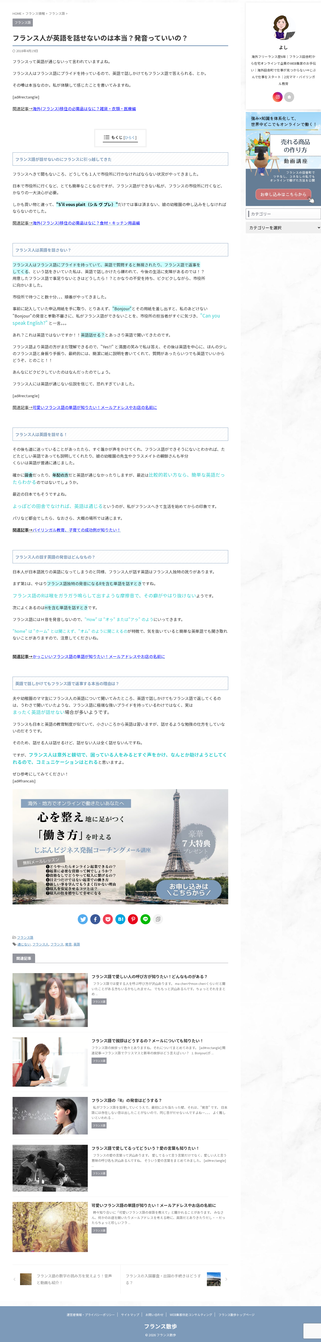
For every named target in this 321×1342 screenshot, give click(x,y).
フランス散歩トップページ (236, 1314)
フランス (56, 944)
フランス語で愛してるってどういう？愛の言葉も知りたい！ (146, 1148)
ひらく (130, 137)
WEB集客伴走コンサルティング (191, 1314)
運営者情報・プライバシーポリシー (91, 1314)
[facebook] (95, 919)
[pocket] (108, 919)
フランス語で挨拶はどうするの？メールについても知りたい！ (148, 1041)
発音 (68, 944)
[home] (289, 97)
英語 (76, 944)
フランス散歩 (160, 1326)
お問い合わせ (154, 1314)
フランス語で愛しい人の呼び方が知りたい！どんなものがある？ (150, 976)
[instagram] (278, 97)
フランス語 (25, 937)
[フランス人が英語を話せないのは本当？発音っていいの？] (120, 919)
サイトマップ (130, 1314)
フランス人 (40, 944)
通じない (24, 944)
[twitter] (83, 919)
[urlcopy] (158, 919)
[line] (145, 919)
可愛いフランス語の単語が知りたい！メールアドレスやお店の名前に (95, 407)
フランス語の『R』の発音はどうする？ (127, 1100)
